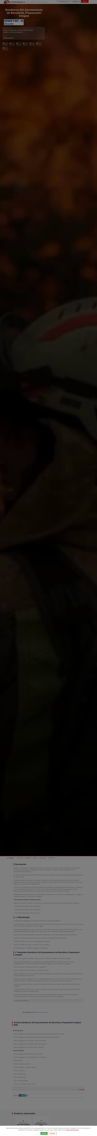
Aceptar (44, 1133)
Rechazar (52, 1133)
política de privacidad (72, 1130)
